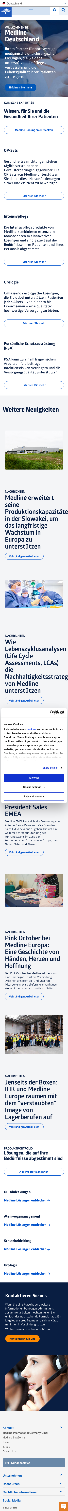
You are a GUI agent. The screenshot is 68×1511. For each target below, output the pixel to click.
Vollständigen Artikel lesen (24, 556)
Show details (49, 767)
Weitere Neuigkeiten (31, 409)
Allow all (34, 777)
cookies (32, 729)
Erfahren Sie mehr (20, 87)
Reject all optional (34, 796)
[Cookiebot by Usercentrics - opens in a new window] (49, 712)
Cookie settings (32, 787)
